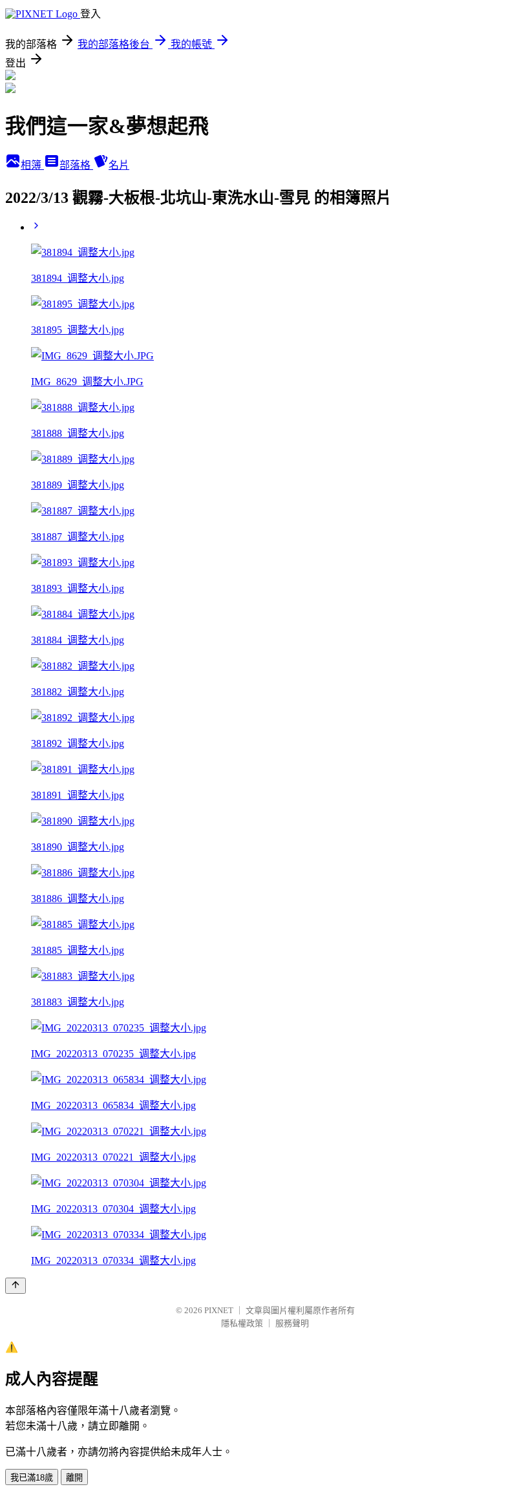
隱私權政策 (242, 1323)
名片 (119, 165)
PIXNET (218, 1310)
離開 (74, 1477)
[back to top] (15, 1286)
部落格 (76, 165)
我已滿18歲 (31, 1477)
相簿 (32, 165)
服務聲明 (292, 1323)
